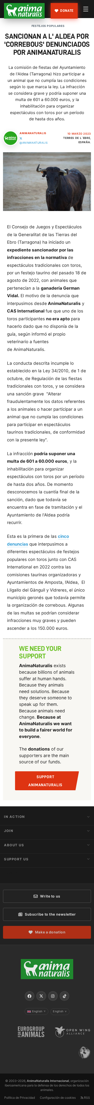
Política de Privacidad (19, 1097)
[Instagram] (53, 996)
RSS (86, 1097)
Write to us (50, 896)
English (39, 1011)
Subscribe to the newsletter (50, 914)
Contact (14, 873)
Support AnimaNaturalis (45, 781)
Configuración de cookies (58, 1097)
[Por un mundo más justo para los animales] (24, 11)
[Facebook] (29, 996)
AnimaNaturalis (33, 133)
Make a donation (50, 932)
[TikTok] (64, 996)
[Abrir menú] (86, 9)
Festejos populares (48, 26)
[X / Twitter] (41, 996)
